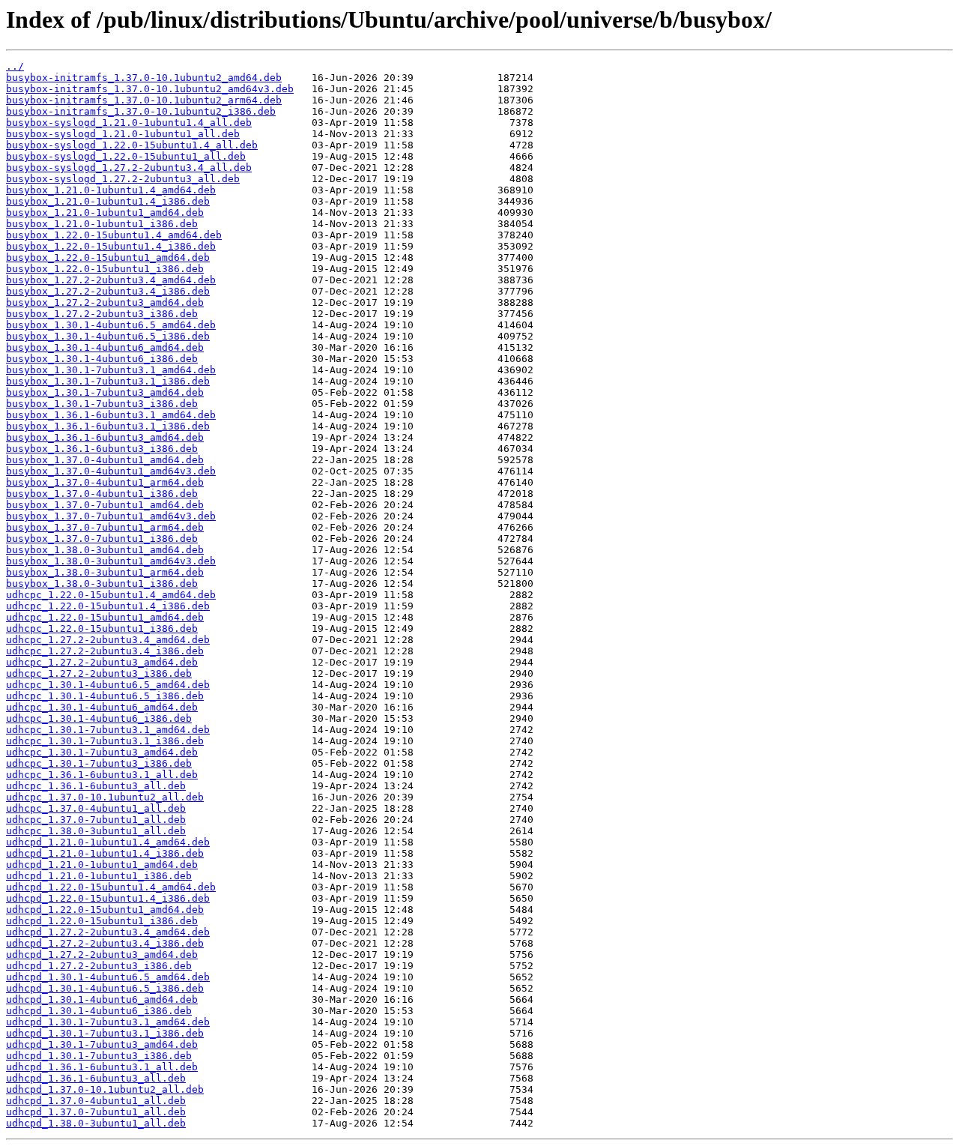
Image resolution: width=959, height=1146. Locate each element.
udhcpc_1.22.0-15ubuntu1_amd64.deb (105, 617)
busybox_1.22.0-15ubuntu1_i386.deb (105, 268)
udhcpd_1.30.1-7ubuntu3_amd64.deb (102, 1044)
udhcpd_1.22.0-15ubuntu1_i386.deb (102, 920)
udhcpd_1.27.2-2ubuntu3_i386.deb (99, 965)
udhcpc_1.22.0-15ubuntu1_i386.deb (102, 628)
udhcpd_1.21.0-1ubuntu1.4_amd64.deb (108, 842)
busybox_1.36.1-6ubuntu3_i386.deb (102, 448)
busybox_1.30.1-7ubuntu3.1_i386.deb (108, 381)
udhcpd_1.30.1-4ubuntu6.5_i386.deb (105, 988)
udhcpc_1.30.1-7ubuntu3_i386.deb (99, 763)
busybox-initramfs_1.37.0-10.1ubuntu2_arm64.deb (144, 100)
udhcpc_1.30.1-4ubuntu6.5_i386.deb (105, 696)
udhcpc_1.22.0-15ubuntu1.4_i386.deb (108, 606)
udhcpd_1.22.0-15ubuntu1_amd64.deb (105, 909)
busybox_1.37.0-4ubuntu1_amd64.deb (105, 459)
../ (15, 66)
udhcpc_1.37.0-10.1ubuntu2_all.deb (105, 797)
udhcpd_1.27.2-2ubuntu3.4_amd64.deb (108, 932)
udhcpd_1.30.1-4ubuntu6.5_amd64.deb (108, 977)
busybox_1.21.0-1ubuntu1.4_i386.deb (108, 201)
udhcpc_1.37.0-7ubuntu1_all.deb (96, 819)
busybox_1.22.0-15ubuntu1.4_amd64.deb (114, 235)
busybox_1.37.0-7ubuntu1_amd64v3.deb (111, 516)
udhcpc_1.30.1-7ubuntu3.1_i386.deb (105, 741)
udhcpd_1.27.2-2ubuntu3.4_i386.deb (105, 943)
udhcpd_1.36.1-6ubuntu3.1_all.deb (102, 1067)
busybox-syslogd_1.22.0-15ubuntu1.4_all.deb (132, 145)
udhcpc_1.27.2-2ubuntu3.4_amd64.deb (108, 639)
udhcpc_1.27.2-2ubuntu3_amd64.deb (102, 662)
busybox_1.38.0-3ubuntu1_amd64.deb (105, 549)
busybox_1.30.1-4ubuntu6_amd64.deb (105, 347)
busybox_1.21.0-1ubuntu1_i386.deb (102, 223)
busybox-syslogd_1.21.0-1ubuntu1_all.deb (123, 133)
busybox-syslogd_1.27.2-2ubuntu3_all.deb (123, 178)
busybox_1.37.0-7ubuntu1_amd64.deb (105, 504)
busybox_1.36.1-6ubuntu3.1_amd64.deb (111, 414)
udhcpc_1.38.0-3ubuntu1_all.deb (96, 830)
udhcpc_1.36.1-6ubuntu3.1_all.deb (102, 774)
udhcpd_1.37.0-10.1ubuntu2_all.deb (105, 1089)
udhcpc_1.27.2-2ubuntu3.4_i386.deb (105, 651)
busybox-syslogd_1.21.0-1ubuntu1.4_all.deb (129, 122)
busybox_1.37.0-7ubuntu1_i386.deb (102, 538)
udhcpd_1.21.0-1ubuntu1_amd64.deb (102, 864)
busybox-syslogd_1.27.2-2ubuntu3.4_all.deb (129, 167)
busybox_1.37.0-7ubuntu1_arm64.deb (105, 527)
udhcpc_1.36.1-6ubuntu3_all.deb (96, 785)
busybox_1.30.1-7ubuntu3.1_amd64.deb (111, 370)
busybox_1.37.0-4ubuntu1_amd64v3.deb (111, 471)
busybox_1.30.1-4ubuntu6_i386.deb (102, 358)
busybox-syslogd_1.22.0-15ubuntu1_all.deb (126, 156)
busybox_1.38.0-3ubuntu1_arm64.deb (105, 572)
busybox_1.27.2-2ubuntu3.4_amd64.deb (111, 280)
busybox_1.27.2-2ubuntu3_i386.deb (102, 313)
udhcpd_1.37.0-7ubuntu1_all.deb (96, 1112)
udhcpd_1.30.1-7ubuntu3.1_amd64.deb (108, 1022)
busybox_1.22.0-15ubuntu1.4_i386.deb (111, 246)
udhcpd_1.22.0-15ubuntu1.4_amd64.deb (111, 887)
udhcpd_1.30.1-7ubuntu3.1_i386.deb (105, 1033)
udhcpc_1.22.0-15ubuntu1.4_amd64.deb (111, 594)
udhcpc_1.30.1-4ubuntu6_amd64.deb (102, 707)
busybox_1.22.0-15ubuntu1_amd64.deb (108, 257)
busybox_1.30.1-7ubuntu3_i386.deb (102, 403)
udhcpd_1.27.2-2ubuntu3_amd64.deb (102, 954)
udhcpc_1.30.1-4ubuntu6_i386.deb (99, 718)
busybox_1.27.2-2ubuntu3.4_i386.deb (108, 291)
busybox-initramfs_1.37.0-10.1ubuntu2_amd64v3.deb (150, 88)
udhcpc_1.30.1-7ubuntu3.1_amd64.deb (108, 729)
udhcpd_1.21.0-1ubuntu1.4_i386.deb (105, 853)
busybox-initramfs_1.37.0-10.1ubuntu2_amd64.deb (144, 77)
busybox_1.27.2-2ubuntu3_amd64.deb (105, 302)
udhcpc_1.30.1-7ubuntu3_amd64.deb (102, 752)
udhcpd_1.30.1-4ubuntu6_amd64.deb (102, 999)
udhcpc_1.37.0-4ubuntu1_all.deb (96, 808)
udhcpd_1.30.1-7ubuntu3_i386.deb (99, 1055)
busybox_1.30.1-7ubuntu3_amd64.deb (105, 392)
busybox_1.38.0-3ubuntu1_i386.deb (102, 583)
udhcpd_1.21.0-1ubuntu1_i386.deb (99, 875)
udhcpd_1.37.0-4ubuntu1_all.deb (96, 1100)
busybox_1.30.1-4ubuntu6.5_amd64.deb (111, 325)
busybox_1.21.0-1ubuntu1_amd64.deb (105, 212)
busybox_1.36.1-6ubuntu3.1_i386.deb (108, 426)
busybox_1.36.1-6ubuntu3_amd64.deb (105, 437)
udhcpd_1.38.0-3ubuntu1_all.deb (96, 1123)
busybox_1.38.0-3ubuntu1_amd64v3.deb (111, 561)
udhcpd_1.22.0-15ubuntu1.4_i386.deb (108, 898)
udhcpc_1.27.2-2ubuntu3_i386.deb (99, 673)
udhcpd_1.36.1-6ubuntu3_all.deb (96, 1078)
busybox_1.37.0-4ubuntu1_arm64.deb (105, 482)
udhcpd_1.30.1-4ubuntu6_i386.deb (99, 1010)
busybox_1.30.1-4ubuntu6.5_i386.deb (108, 336)
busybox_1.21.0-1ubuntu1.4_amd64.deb (111, 190)
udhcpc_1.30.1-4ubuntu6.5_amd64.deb (108, 684)
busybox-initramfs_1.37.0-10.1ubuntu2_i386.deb (141, 111)
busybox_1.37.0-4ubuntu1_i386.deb (102, 493)
